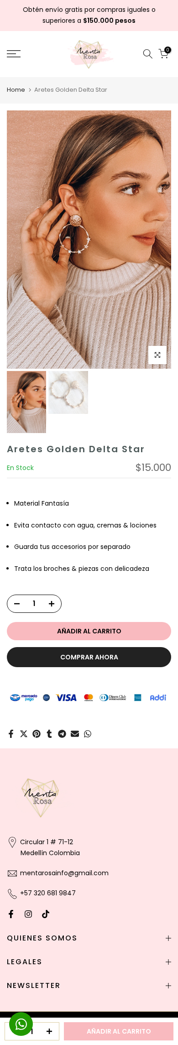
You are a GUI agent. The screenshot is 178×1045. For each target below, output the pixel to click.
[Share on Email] (75, 733)
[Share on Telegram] (62, 733)
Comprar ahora (89, 657)
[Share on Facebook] (11, 733)
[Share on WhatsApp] (88, 733)
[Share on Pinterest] (36, 733)
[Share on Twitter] (24, 733)
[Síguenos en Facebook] (11, 914)
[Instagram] (28, 914)
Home (16, 89)
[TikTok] (46, 914)
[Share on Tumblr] (49, 733)
